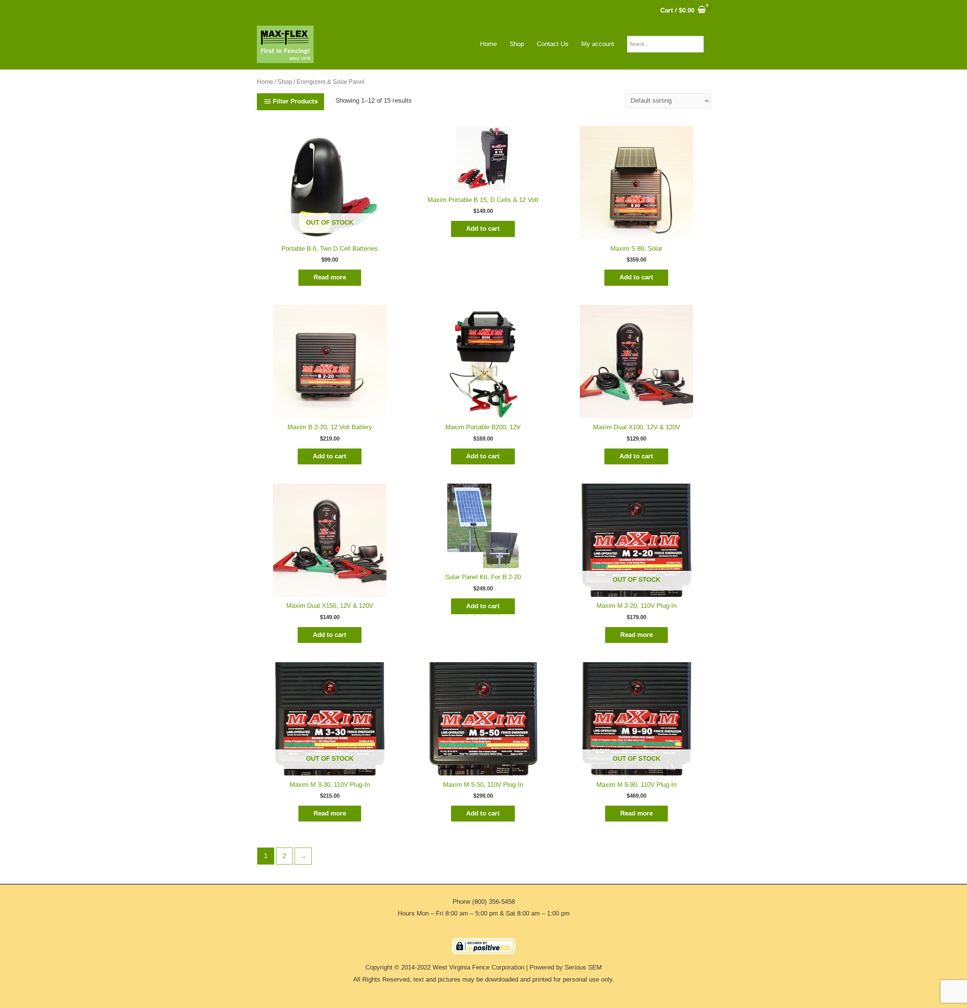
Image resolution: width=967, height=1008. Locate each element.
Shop (285, 82)
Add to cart (483, 228)
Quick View (330, 232)
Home (265, 82)
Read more (330, 277)
